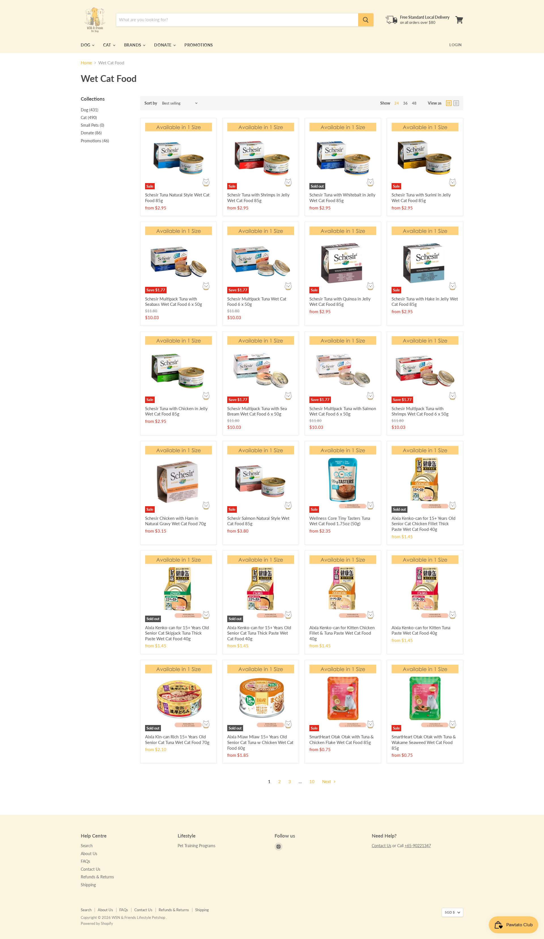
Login (455, 45)
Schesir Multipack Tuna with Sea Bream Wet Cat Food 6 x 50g (257, 411)
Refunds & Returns (97, 876)
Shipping (88, 884)
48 (414, 103)
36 (405, 103)
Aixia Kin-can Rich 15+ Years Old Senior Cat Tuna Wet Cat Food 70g (177, 739)
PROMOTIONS (198, 45)
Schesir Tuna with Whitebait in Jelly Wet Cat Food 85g (342, 197)
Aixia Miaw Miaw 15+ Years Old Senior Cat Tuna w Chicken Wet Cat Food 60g (260, 742)
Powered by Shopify (97, 923)
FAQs (85, 861)
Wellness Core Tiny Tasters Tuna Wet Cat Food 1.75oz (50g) (339, 521)
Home (86, 62)
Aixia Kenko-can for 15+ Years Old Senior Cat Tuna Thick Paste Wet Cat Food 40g (259, 633)
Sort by (150, 103)
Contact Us (90, 869)
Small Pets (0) (92, 125)
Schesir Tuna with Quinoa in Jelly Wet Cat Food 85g (340, 301)
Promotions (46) (95, 140)
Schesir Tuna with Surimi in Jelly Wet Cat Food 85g (421, 197)
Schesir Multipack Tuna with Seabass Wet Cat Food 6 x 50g (173, 301)
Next (327, 781)
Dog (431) (89, 109)
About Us (89, 853)
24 (396, 103)
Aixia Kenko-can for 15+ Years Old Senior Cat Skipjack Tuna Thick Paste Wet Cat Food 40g (177, 633)
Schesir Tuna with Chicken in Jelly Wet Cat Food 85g (176, 411)
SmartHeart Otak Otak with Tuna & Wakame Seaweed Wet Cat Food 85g (424, 742)
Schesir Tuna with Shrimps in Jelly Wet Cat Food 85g (258, 197)
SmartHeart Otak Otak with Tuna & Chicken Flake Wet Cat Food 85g (341, 739)
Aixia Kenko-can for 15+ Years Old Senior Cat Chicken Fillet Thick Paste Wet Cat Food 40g (423, 524)
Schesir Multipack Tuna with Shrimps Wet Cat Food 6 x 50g (420, 411)
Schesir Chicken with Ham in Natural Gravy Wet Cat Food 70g (175, 521)
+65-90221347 (418, 845)
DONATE (163, 45)
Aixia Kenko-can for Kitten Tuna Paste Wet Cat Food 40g (421, 630)
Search (87, 845)
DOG (86, 45)
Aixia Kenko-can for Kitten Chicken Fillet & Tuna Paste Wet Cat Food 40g (342, 633)
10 (311, 781)
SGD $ (450, 912)
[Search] (365, 19)
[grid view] (449, 103)
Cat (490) (89, 117)
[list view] (456, 103)
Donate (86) (91, 132)
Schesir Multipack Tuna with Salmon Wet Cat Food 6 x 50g (342, 411)
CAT (107, 45)
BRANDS (133, 45)
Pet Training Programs (196, 845)
